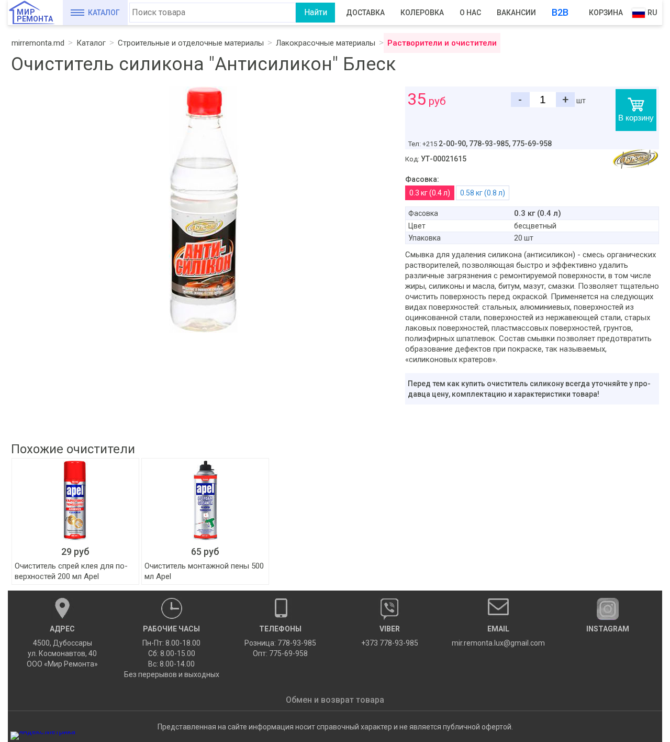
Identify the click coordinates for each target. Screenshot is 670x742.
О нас (470, 12)
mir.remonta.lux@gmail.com (498, 636)
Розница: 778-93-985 (280, 643)
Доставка (365, 12)
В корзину (636, 117)
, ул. (62, 646)
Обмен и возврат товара (335, 700)
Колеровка (422, 12)
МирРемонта (35, 15)
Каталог (104, 12)
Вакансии (516, 12)
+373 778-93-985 (389, 636)
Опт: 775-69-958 (280, 653)
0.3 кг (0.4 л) (429, 193)
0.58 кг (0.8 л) (482, 193)
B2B (560, 12)
